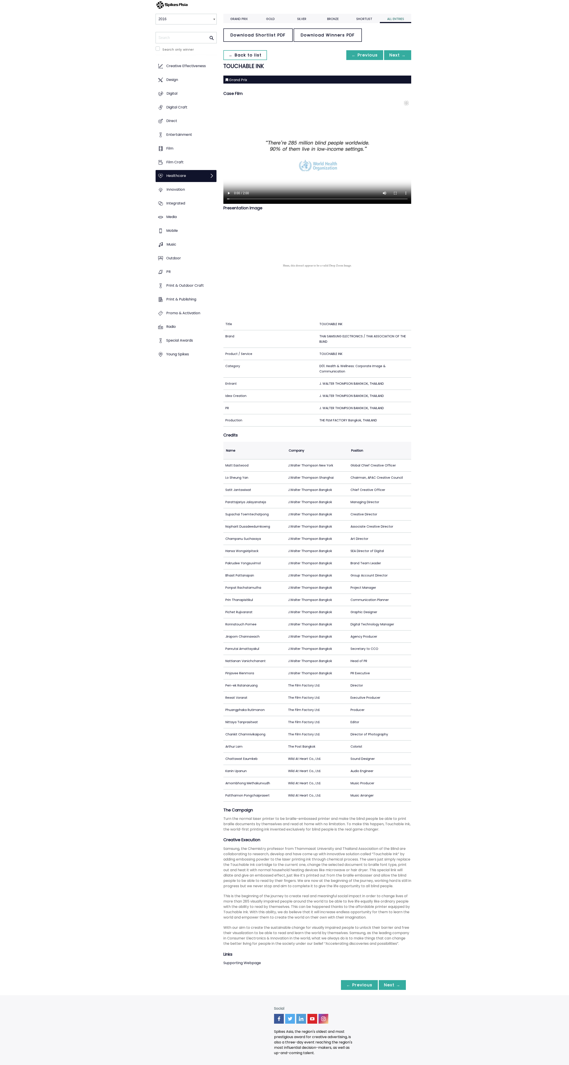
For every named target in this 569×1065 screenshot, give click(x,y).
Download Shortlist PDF (258, 35)
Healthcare (176, 175)
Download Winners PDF (328, 35)
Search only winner (178, 49)
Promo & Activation (183, 313)
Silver (301, 19)
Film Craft (175, 162)
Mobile (172, 230)
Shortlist (364, 19)
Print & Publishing (181, 299)
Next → (397, 55)
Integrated (175, 203)
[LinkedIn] (301, 1019)
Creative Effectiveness (186, 66)
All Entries (395, 19)
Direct (171, 121)
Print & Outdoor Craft (185, 285)
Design (172, 79)
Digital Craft (176, 107)
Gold (270, 19)
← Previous (365, 55)
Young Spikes (177, 354)
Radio (171, 326)
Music (171, 244)
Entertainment (179, 134)
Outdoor (173, 258)
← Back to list (245, 55)
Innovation (175, 189)
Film (169, 148)
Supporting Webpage (242, 962)
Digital (171, 93)
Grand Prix (239, 19)
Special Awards (179, 340)
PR (168, 271)
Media (171, 217)
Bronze (333, 19)
